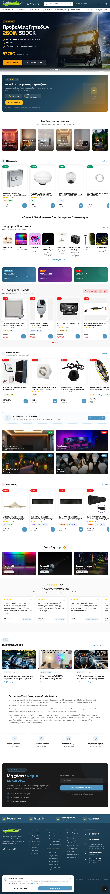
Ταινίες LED (35, 10)
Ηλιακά (89, 10)
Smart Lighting (53, 864)
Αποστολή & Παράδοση (71, 837)
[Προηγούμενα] (2, 319)
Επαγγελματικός (75, 10)
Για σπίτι (15, 96)
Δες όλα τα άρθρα (99, 645)
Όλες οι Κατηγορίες (55, 845)
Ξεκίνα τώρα (13, 102)
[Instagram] (9, 849)
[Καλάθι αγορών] (106, 4)
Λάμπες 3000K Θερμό (55, 833)
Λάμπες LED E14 (35, 839)
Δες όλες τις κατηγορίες (54, 260)
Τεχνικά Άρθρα (53, 859)
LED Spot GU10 (35, 836)
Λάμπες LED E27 (35, 833)
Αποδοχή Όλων (55, 888)
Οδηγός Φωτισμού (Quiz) (54, 868)
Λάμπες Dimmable (54, 836)
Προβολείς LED (35, 847)
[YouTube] (14, 849)
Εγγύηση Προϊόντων (73, 846)
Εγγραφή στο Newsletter (80, 788)
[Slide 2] (53, 69)
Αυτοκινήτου (61, 10)
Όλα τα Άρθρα (53, 853)
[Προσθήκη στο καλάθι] (24, 205)
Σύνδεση (99, 4)
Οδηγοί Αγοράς (53, 856)
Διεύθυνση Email (67, 776)
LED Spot (22, 10)
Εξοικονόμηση (53, 861)
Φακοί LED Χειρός (54, 839)
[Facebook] (4, 849)
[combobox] (58, 4)
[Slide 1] (50, 69)
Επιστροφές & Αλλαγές (71, 842)
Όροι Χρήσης (71, 852)
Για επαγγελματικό (32, 96)
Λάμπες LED (9, 10)
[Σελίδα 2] (55, 342)
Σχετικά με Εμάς (72, 849)
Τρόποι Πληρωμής (72, 833)
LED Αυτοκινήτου (54, 842)
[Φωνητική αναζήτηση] (71, 4)
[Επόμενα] (108, 319)
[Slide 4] (59, 69)
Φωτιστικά (48, 10)
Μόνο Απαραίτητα (20, 888)
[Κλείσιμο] (70, 878)
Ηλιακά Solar (35, 845)
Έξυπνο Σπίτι (102, 10)
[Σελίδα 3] (57, 342)
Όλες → (105, 227)
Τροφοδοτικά (35, 850)
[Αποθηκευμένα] (90, 4)
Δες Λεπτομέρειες (34, 62)
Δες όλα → (105, 161)
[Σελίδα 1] (53, 342)
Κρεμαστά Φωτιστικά (37, 853)
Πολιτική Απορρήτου (87, 794)
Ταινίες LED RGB (36, 842)
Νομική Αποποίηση (73, 857)
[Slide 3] (56, 69)
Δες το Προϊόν (12, 62)
